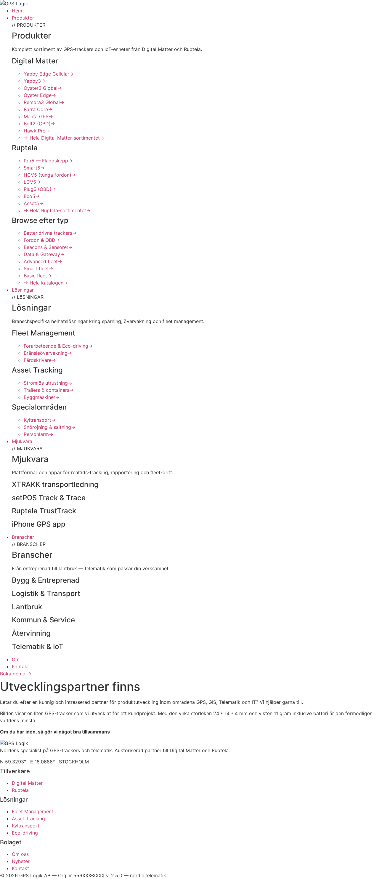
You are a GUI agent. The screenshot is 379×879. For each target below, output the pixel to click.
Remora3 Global (44, 102)
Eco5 (32, 196)
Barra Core (38, 109)
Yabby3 (34, 81)
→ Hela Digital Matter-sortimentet (64, 138)
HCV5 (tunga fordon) (50, 175)
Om (16, 659)
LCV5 (32, 182)
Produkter (23, 18)
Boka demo (15, 674)
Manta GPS (38, 116)
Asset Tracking (28, 819)
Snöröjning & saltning (50, 427)
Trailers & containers (49, 390)
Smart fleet (38, 268)
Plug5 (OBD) (40, 189)
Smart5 (34, 168)
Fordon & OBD (42, 240)
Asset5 (34, 203)
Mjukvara (22, 441)
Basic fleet (38, 276)
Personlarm (38, 434)
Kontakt (20, 666)
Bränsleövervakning (48, 353)
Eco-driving (25, 833)
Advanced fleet (43, 261)
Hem (17, 11)
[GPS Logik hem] (14, 4)
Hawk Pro (37, 131)
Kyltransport (40, 420)
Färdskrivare (40, 360)
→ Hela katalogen (46, 283)
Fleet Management (32, 811)
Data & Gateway (44, 254)
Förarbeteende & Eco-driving (58, 346)
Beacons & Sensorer (48, 247)
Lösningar (23, 290)
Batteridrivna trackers (50, 233)
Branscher (23, 537)
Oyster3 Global (43, 88)
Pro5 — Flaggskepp (48, 161)
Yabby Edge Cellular (48, 74)
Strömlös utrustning (48, 383)
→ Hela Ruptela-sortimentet (57, 210)
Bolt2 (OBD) (39, 124)
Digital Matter (27, 783)
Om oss (20, 854)
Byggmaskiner (42, 397)
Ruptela (20, 790)
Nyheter (21, 861)
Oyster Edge (40, 95)
